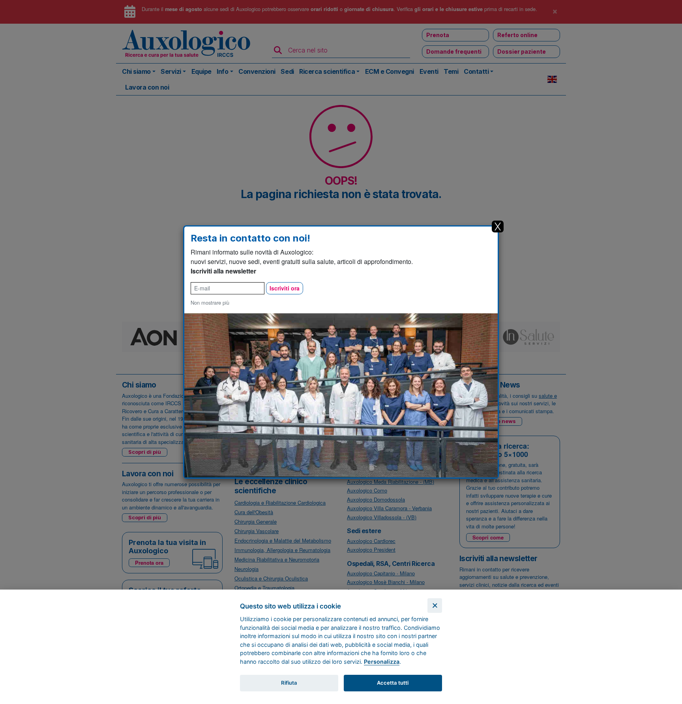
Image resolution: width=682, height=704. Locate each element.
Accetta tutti (392, 683)
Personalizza (381, 661)
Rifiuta (289, 683)
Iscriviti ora (285, 288)
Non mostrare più (210, 302)
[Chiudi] (434, 605)
